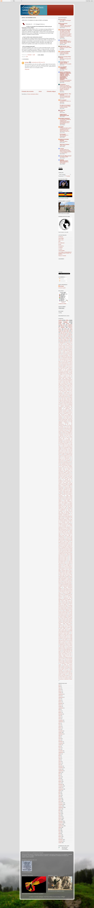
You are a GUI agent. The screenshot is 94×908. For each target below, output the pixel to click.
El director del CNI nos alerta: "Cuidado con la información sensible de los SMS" (65, 347)
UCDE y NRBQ (62, 628)
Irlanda (71, 340)
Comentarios (62, 280)
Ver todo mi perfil (62, 287)
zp (71, 331)
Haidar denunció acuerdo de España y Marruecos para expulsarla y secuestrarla (65, 494)
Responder (27, 69)
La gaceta (61, 247)
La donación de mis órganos (64, 543)
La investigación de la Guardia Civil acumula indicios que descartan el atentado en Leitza (65, 548)
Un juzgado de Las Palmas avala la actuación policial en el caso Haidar (65, 634)
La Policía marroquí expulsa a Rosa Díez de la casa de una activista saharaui (65, 529)
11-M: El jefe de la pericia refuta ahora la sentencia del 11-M (65, 363)
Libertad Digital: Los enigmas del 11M (64, 62)
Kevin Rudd (69, 508)
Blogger (63, 896)
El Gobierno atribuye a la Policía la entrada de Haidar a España (65, 431)
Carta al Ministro (69, 397)
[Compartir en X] (40, 55)
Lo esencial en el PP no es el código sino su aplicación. (65, 565)
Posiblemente (67, 594)
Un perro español (64, 639)
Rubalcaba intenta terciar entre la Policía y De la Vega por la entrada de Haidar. (65, 606)
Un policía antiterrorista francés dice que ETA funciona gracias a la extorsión (65, 640)
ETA (27, 56)
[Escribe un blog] (39, 55)
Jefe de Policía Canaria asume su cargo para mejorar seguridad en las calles (65, 506)
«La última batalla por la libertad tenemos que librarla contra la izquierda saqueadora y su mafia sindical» (65, 151)
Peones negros (61, 594)
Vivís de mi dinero (69, 645)
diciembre (60, 703)
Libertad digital (61, 250)
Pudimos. (61, 111)
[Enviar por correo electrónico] (38, 55)
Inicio (40, 91)
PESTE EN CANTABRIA (67, 593)
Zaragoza (69, 336)
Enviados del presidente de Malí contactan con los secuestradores (65, 470)
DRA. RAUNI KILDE (67, 407)
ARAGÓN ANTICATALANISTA (64, 160)
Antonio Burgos (64, 386)
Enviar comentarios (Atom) (32, 94)
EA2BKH (61, 126)
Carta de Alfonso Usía (64, 339)
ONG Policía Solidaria (64, 144)
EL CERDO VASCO (63, 69)
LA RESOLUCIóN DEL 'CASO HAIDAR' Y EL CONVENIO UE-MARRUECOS (65, 513)
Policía (67, 323)
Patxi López (63, 332)
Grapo (60, 337)
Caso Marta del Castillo (63, 333)
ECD (59, 241)
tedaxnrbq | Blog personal (65, 155)
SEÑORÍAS (67, 610)
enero (60, 718)
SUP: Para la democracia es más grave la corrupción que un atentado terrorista (65, 614)
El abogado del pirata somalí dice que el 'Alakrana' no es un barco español (65, 455)
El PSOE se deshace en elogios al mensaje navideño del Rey (65, 453)
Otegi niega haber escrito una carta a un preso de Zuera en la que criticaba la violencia (65, 592)
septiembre (61, 694)
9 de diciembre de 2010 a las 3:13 (38, 62)
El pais (60, 244)
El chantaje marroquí (66, 456)
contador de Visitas (62, 303)
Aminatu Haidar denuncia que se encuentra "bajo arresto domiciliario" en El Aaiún (65, 380)
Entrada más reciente (28, 91)
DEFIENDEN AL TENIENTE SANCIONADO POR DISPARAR (65, 406)
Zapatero (70, 324)
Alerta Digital (61, 238)
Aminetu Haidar (63, 336)
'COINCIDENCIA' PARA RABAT (67, 357)
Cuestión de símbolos (62, 345)
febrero (60, 691)
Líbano (70, 569)
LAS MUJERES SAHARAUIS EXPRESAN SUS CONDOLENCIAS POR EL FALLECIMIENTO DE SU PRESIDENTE (65, 121)
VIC (60, 354)
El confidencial (61, 242)
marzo (60, 689)
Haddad (61, 493)
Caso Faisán (63, 322)
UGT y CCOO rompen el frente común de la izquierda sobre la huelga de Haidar (65, 629)
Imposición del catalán (67, 349)
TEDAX (62, 326)
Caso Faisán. (66, 329)
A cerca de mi (70, 366)
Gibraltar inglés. (61, 488)
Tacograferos (63, 84)
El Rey (70, 333)
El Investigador (63, 100)
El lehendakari (68, 460)
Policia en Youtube (62, 255)
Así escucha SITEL (63, 391)
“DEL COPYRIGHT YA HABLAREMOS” (64, 136)
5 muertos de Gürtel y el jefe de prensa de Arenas (65, 107)
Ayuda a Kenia (62, 145)
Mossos (71, 576)
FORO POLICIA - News (65, 46)
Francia (60, 334)
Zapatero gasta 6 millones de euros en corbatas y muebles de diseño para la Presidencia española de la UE (65, 655)
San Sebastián (70, 615)
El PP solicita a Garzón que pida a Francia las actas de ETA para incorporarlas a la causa (65, 450)
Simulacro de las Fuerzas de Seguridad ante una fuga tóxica (65, 617)
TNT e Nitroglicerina (67, 624)
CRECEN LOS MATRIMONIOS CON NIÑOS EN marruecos (65, 81)
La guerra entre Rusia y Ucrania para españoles (64, 53)
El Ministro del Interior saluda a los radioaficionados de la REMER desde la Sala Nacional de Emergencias (65, 129)
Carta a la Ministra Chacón (67, 338)
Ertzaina (67, 348)
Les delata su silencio (66, 564)
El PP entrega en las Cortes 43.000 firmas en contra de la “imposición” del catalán (65, 446)
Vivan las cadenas (62, 645)
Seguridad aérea (63, 342)
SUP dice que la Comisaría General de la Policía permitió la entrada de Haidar (65, 611)
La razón (60, 249)
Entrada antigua (51, 91)
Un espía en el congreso (65, 105)
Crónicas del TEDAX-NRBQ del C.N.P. (33, 9)
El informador (63, 134)
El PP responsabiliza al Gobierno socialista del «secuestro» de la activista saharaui (65, 448)
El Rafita (62, 454)
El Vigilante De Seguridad (65, 29)
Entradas (62, 278)
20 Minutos (61, 236)
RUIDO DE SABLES (63, 141)
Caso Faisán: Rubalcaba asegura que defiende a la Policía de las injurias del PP (65, 403)
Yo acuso (60, 650)
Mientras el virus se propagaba (65, 63)
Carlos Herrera (63, 397)
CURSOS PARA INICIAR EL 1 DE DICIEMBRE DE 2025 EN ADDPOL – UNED (65, 42)
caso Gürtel (69, 332)
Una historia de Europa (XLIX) (65, 58)
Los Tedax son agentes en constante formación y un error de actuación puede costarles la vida (65, 568)
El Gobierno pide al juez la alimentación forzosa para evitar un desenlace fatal (65, 435)
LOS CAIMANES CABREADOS (63, 67)
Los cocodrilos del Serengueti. (65, 20)
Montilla (67, 576)
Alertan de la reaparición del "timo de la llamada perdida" (65, 96)
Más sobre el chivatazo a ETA (64, 577)
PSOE (60, 323)
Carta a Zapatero (68, 344)
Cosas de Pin (63, 19)
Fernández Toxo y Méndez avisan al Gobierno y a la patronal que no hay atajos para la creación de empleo (65, 483)
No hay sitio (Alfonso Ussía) (66, 583)
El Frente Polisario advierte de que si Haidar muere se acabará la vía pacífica (65, 428)
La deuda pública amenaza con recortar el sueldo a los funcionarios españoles (65, 351)
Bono (65, 328)
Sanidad (66, 337)
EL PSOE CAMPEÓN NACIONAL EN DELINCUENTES (65, 423)
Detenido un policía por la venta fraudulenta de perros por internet (65, 412)
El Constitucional (65, 340)
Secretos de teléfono (63, 616)
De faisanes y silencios (67, 409)
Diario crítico (61, 239)
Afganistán (70, 334)
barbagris (30, 54)
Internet (60, 350)
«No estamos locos (67, 670)
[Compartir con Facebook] (42, 55)
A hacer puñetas (62, 367)
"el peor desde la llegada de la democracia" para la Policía (65, 356)
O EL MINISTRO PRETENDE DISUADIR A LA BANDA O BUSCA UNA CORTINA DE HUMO (65, 586)
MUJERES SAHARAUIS (65, 118)
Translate (68, 176)
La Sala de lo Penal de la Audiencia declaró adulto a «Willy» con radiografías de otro (65, 535)
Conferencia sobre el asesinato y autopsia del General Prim (65, 26)
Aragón (60, 338)
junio (59, 723)
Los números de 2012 (64, 156)
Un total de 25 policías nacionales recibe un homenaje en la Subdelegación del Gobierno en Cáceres (65, 643)
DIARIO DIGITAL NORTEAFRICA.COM (64, 115)
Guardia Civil (62, 324)
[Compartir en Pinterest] (43, 55)
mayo (60, 688)
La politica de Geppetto (65, 51)
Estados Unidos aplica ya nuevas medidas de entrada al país (65, 477)
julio (59, 684)
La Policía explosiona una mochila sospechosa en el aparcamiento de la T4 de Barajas (65, 527)
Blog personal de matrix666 (63, 24)
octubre (60, 692)
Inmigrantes (65, 334)
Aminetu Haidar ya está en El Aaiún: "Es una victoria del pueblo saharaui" (65, 384)
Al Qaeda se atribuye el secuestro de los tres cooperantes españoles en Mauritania (65, 376)
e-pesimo (62, 148)
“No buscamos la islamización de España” (65, 679)
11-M (60, 320)
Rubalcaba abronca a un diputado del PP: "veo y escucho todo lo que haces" (65, 604)
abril (59, 686)
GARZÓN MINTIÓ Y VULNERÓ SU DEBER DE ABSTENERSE (65, 485)
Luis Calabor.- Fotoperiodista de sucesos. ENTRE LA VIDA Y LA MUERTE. (65, 253)
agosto (60, 753)
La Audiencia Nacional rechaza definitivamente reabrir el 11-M (65, 516)
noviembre (61, 720)
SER (63, 610)
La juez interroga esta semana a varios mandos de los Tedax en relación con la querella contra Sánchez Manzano (65, 551)
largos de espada (65, 665)
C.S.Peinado (62, 110)
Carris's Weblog (63, 40)
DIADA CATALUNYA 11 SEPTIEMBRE (64, 163)
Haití (63, 337)
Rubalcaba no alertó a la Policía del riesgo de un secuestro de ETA (65, 609)
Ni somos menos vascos (67, 581)
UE (70, 337)
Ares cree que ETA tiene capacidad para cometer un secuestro (65, 388)
